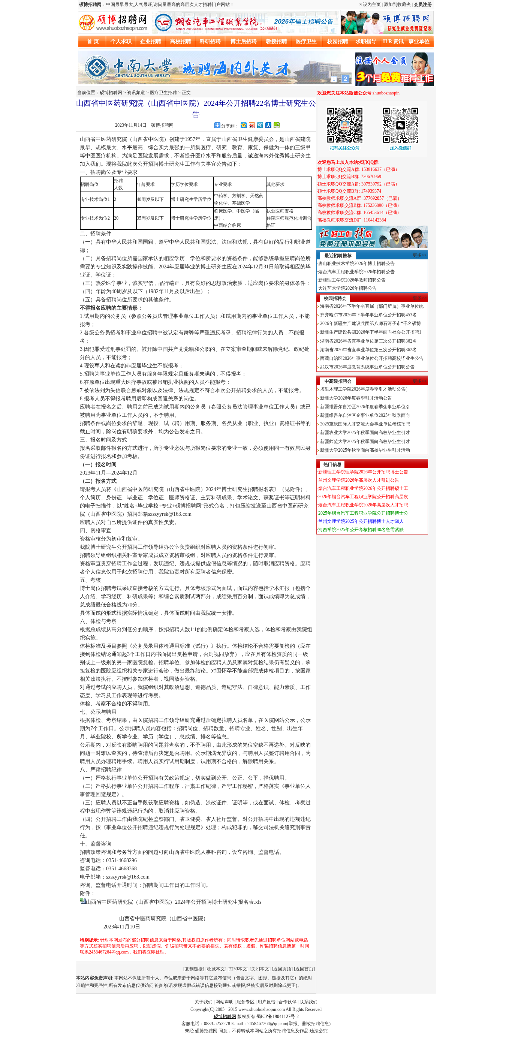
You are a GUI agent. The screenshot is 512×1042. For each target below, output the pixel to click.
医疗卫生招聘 (163, 92)
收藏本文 (216, 969)
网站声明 (225, 1002)
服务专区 (246, 1002)
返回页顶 (282, 969)
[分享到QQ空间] (243, 125)
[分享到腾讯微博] (260, 125)
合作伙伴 (287, 1002)
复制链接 (194, 969)
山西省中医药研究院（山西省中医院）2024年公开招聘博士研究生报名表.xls (173, 902)
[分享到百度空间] (276, 125)
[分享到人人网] (268, 125)
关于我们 (204, 1002)
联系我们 (308, 1002)
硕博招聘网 (162, 125)
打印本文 (238, 969)
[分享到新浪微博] (251, 125)
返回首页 (304, 969)
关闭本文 (260, 969)
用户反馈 (266, 1002)
